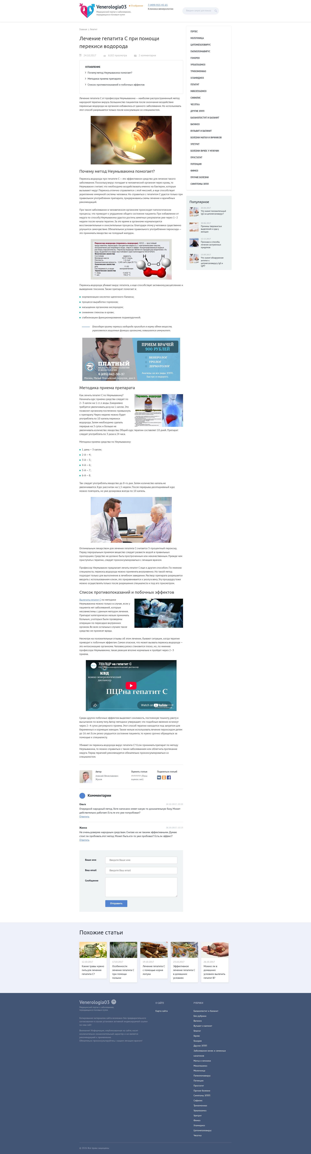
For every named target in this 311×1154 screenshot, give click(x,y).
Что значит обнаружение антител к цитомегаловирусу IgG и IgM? (212, 262)
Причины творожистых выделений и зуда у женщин (211, 229)
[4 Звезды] (138, 776)
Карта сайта (162, 1011)
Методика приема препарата (104, 79)
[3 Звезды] (136, 776)
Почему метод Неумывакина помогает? (110, 73)
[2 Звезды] (134, 776)
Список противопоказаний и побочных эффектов (116, 84)
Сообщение (91, 880)
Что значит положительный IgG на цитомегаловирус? (213, 212)
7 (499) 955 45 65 (158, 5)
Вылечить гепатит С (90, 600)
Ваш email (91, 870)
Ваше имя (90, 860)
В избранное (137, 6)
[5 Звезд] (140, 776)
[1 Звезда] (132, 776)
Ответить (84, 816)
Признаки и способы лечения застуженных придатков (211, 245)
